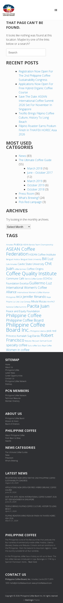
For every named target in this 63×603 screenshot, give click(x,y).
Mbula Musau (39, 301)
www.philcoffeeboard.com (42, 583)
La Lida (16, 301)
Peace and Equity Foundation (23, 311)
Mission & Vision (12, 421)
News (22, 156)
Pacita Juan (38, 306)
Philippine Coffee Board (25, 320)
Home (7, 364)
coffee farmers (20, 269)
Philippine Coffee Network (15, 381)
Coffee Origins (35, 269)
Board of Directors (12, 424)
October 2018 (35, 189)
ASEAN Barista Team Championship (38, 244)
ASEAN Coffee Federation (20, 251)
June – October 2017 (40, 173)
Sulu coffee (32, 345)
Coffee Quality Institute (31, 273)
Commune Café (15, 278)
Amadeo (9, 244)
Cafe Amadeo (11, 264)
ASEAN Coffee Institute (42, 254)
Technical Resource (12, 398)
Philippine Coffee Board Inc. (25, 327)
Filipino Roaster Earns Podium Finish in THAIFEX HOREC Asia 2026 (38, 130)
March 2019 (34, 181)
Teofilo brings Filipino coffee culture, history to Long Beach (36, 117)
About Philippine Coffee (14, 435)
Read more (32, 562)
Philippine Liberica (38, 331)
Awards (8, 441)
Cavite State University (31, 264)
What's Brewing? (29, 198)
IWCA (19, 297)
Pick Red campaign (30, 202)
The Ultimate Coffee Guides (16, 452)
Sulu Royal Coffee (45, 345)
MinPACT (51, 301)
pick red (51, 330)
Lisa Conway (25, 301)
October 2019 (35, 185)
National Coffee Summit (16, 307)
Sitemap (8, 384)
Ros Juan (35, 341)
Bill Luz (47, 258)
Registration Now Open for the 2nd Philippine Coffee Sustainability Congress (36, 75)
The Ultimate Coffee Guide (35, 160)
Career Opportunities (13, 375)
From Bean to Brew (12, 438)
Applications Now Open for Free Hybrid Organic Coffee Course (36, 88)
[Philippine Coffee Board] (9, 10)
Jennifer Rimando (34, 297)
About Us (9, 367)
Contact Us (9, 378)
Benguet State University (31, 259)
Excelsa (24, 283)
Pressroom (9, 458)
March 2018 (34, 168)
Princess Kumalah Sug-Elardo (23, 336)
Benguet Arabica (13, 259)
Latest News (10, 373)
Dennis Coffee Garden (34, 279)
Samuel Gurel (46, 341)
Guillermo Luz (40, 283)
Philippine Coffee (23, 315)
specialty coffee (16, 345)
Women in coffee (17, 350)
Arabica (18, 244)
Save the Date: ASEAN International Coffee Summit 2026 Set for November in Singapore (31, 498)
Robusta (28, 341)
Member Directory (12, 401)
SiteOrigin (29, 600)
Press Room (26, 194)
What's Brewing (11, 460)
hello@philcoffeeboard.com (20, 583)
